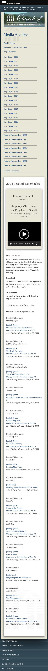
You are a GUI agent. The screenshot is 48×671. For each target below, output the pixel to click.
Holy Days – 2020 (11, 83)
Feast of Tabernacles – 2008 (15, 135)
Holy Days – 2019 (11, 87)
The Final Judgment (14, 598)
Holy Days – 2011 (11, 122)
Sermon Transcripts (11, 171)
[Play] (11, 244)
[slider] (21, 243)
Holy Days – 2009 (11, 131)
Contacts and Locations (12, 664)
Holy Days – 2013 (11, 113)
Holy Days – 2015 (11, 105)
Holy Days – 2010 (11, 126)
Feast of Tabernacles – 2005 (15, 148)
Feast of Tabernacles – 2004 (15, 152)
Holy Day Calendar (10, 655)
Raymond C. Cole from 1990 (15, 47)
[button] (24, 234)
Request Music (8, 650)
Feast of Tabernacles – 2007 (15, 139)
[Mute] (33, 244)
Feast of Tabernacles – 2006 (15, 144)
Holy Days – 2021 (11, 79)
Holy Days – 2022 (11, 74)
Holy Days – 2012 (11, 118)
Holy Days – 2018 (11, 92)
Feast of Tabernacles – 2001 (15, 165)
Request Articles (9, 641)
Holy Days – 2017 (11, 96)
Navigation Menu (13, 3)
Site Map (5, 659)
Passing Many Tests (14, 467)
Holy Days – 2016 (11, 100)
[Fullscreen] (37, 244)
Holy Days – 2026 (11, 57)
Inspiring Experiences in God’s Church (21, 487)
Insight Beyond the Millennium (18, 578)
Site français (8, 669)
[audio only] (11, 485)
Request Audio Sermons (12, 646)
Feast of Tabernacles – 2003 (15, 157)
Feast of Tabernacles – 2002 (15, 161)
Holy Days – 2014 (11, 109)
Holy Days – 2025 (11, 61)
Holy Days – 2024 (11, 66)
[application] (24, 234)
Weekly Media (9, 43)
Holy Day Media (10, 52)
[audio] (9, 325)
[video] (16, 325)
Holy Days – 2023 (11, 70)
